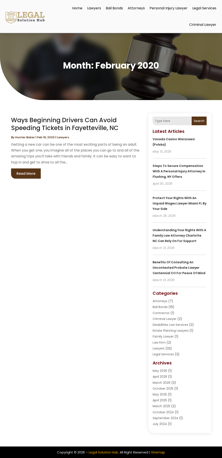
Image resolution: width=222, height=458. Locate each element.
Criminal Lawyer (202, 24)
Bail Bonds (114, 8)
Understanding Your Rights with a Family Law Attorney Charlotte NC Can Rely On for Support (179, 235)
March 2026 (161, 383)
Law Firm (159, 342)
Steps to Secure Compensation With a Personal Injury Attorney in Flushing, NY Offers (179, 171)
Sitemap (158, 452)
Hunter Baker (25, 137)
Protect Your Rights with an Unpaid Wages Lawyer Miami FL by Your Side (179, 203)
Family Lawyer (163, 336)
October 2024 (163, 412)
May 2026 (160, 371)
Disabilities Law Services (170, 325)
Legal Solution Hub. (104, 452)
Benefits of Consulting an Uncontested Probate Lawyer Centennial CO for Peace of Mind (179, 267)
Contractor (161, 313)
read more (25, 173)
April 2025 (160, 400)
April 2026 (160, 376)
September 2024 (165, 418)
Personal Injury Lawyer (169, 8)
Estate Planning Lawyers (171, 330)
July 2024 (160, 424)
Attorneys (136, 8)
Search (199, 121)
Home (77, 8)
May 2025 (160, 394)
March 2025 (161, 406)
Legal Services (204, 8)
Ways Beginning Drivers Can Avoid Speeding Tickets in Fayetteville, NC (65, 124)
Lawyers (94, 8)
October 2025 (163, 388)
